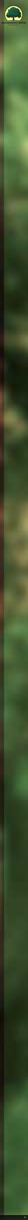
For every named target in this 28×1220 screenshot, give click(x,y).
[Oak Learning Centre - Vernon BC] (14, 28)
